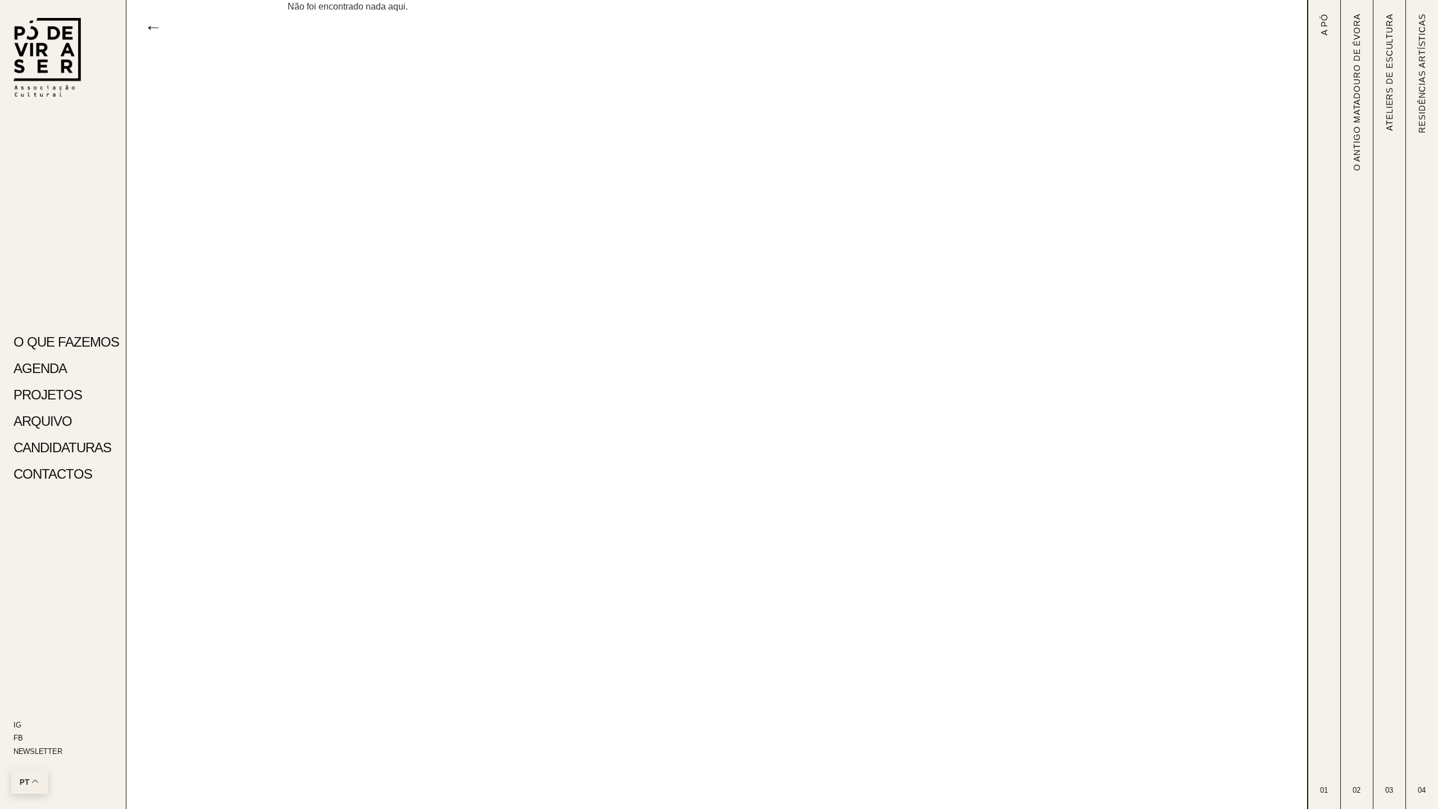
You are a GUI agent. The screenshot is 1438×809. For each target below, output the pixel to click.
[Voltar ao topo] (47, 57)
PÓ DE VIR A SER (55, 28)
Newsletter (37, 751)
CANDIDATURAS (62, 447)
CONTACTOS (52, 473)
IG (17, 725)
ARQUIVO (42, 421)
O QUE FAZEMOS (62, 341)
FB (17, 738)
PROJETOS (47, 394)
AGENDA (40, 368)
